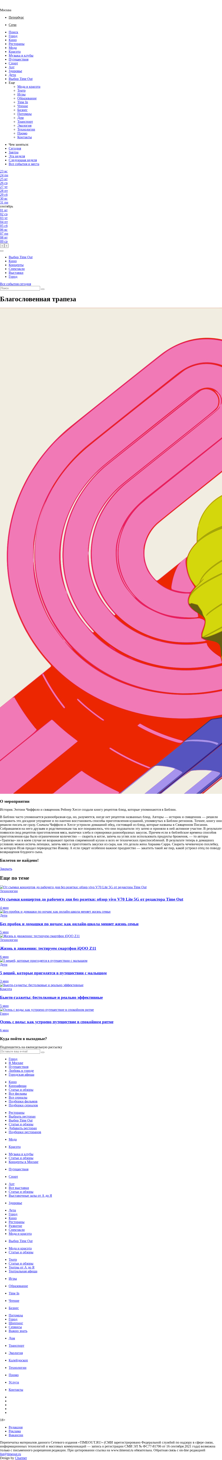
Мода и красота (28, 86)
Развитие (15, 1226)
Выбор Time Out (21, 79)
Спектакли (17, 269)
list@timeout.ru (10, 1454)
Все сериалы (18, 1097)
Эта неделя (17, 156)
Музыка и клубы (21, 55)
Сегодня (15, 148)
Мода (13, 47)
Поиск (13, 32)
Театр (21, 90)
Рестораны (16, 44)
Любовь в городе (21, 1070)
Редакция (16, 1427)
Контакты (24, 137)
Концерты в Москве (23, 1162)
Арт (12, 67)
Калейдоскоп (18, 1360)
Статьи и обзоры (21, 1089)
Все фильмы (18, 1093)
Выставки (16, 272)
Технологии (26, 129)
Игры (21, 94)
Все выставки (19, 1188)
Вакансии (16, 1435)
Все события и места (24, 164)
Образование (27, 98)
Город (13, 36)
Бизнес (22, 110)
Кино (13, 40)
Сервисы (15, 1327)
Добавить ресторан (23, 1128)
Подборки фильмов (23, 1101)
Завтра (13, 152)
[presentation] (2, 245)
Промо (22, 133)
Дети (12, 75)
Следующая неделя (23, 160)
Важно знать (18, 1331)
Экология (24, 125)
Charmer (21, 1458)
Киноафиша (17, 1086)
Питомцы (24, 114)
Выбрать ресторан (22, 1116)
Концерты (16, 265)
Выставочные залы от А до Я (30, 1195)
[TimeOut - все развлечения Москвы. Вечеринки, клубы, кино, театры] (9, 6)
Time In (22, 102)
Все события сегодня (15, 284)
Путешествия (18, 59)
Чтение (22, 106)
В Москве (16, 1063)
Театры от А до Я (21, 1267)
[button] (1, 251)
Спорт (13, 63)
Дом (20, 118)
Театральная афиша (23, 1271)
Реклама (15, 1431)
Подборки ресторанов (25, 1132)
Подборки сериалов (23, 1105)
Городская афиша (21, 1074)
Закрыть (6, 869)
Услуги (14, 1382)
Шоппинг (16, 1323)
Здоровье (15, 71)
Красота (15, 51)
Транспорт (25, 121)
